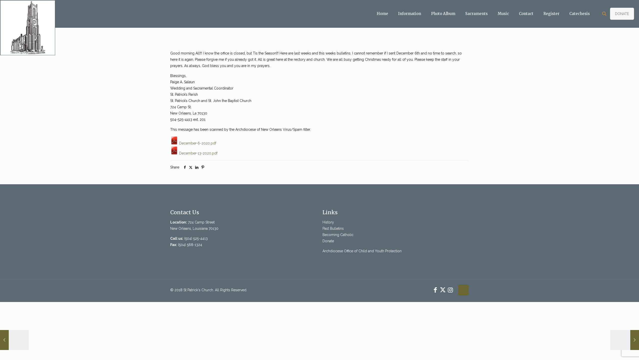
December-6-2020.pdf (197, 143)
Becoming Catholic (337, 235)
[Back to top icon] (463, 290)
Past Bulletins (333, 228)
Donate (328, 241)
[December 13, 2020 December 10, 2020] (624, 340)
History (328, 222)
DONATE (622, 14)
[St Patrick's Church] (27, 27)
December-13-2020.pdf (197, 153)
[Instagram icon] (450, 290)
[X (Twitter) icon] (443, 290)
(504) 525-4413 (196, 238)
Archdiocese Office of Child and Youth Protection (362, 251)
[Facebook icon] (435, 290)
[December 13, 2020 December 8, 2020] (14, 340)
